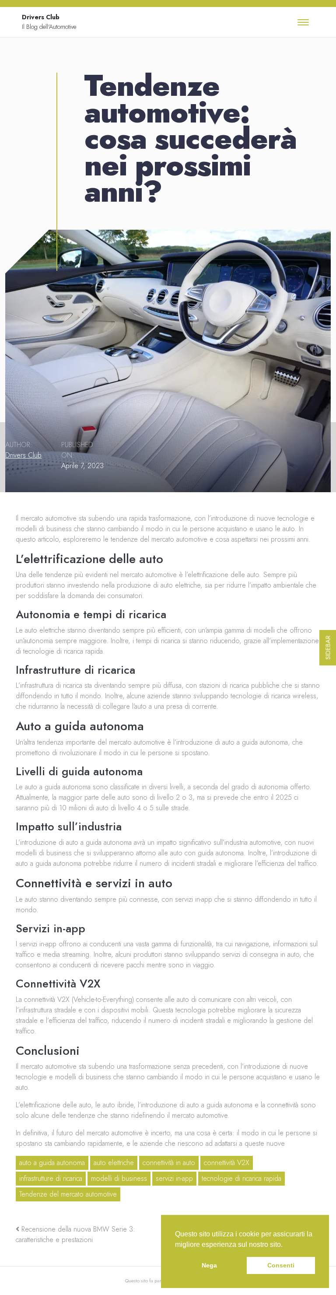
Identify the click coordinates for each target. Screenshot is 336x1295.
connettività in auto (169, 1163)
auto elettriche (114, 1163)
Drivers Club (23, 455)
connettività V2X (226, 1163)
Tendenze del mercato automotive (68, 1194)
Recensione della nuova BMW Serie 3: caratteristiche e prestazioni (75, 1234)
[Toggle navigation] (303, 22)
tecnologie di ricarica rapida (241, 1178)
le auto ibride (114, 1105)
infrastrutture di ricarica (50, 1178)
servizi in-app (174, 1178)
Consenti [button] (280, 1265)
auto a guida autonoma (52, 1163)
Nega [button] (209, 1265)
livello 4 (129, 808)
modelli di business (119, 1178)
